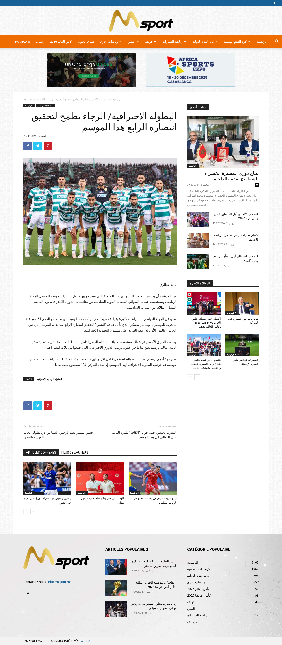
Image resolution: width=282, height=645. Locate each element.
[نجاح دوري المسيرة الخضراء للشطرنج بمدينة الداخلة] (223, 142)
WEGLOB (86, 641)
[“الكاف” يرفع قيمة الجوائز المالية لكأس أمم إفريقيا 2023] (116, 588)
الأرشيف (192, 622)
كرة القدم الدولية (203, 41)
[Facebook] (274, 3)
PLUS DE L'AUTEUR (74, 452)
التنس (131, 41)
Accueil (27, 99)
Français (22, 41)
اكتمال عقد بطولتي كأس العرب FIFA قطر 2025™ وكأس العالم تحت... (206, 322)
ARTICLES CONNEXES (41, 452)
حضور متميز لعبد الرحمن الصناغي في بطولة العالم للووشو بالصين (58, 435)
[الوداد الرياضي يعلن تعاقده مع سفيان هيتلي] (100, 478)
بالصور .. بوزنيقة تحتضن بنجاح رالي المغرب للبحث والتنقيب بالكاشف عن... (206, 363)
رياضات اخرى (109, 41)
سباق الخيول (86, 41)
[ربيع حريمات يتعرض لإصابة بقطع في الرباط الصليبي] (153, 478)
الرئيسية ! (116, 99)
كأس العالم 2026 (61, 41)
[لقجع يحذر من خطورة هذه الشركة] (242, 303)
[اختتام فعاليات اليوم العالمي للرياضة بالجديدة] (198, 240)
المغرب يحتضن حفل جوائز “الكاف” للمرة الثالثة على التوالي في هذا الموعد (144, 435)
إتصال (40, 41)
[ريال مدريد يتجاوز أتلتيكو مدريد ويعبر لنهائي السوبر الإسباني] (116, 609)
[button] (276, 42)
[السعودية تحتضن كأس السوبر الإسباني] (242, 345)
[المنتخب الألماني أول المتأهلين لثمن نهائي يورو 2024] (198, 219)
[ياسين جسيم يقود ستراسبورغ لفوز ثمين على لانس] (47, 478)
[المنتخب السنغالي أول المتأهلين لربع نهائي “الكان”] (198, 261)
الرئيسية (262, 41)
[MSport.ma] (141, 20)
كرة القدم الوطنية (235, 41)
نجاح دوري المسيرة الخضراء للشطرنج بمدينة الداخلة (232, 176)
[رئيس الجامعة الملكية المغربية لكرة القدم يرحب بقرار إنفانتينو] (116, 567)
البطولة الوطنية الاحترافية (49, 379)
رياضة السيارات (172, 41)
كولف (148, 41)
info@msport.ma (60, 582)
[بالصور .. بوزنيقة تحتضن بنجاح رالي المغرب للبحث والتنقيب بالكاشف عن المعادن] (204, 345)
